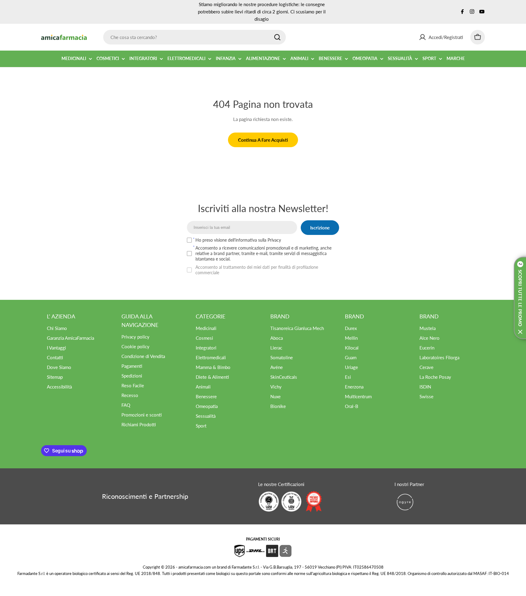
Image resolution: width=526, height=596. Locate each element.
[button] (520, 298)
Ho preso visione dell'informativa (238, 240)
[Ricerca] (277, 37)
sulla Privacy (269, 240)
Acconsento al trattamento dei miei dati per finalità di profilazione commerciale (256, 269)
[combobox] (194, 37)
